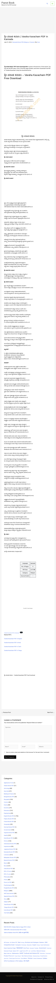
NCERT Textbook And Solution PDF (29, 953)
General (32, 42)
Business (41, 942)
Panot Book (8, 2)
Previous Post (6, 712)
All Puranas (6, 942)
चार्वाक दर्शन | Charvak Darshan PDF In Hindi (15, 929)
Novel (5, 866)
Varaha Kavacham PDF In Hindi (12, 642)
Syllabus (45, 958)
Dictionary (23, 945)
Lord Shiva (33, 951)
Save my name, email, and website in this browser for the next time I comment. (27, 752)
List (29, 951)
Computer (18, 945)
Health (6, 835)
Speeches (6, 958)
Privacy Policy (49, 977)
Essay (38, 945)
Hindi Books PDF (8, 838)
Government (7, 830)
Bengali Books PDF (9, 796)
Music (5, 863)
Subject (6, 901)
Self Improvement (9, 893)
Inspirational (7, 846)
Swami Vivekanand (37, 958)
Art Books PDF (13, 942)
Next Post (50, 712)
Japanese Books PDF (9, 849)
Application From (8, 782)
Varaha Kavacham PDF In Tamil (12, 646)
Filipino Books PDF (9, 819)
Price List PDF (8, 882)
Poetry (6, 879)
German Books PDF (9, 827)
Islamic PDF (16, 951)
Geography (7, 824)
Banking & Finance (9, 794)
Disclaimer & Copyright (36, 979)
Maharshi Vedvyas (41, 951)
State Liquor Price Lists (14, 958)
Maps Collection (7, 953)
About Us (33, 977)
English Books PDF (9, 816)
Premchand (48, 953)
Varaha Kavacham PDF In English (13, 638)
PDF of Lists (7, 874)
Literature (6, 854)
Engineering (7, 813)
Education (6, 810)
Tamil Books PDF (8, 904)
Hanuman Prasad (8, 951)
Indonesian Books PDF (10, 843)
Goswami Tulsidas (34, 948)
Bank (19, 942)
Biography (6, 799)
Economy (6, 807)
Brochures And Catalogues (32, 942)
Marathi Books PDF (9, 860)
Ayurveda (6, 791)
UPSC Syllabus (19, 961)
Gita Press (26, 948)
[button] (47, 3)
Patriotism (42, 953)
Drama (6, 805)
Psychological (8, 885)
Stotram (30, 958)
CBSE (46, 942)
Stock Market (24, 958)
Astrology (6, 788)
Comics (6, 802)
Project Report (18, 956)
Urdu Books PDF (8, 910)
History (6, 841)
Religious (26, 42)
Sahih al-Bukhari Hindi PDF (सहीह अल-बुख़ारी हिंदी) (16, 932)
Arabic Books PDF (9, 785)
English (34, 945)
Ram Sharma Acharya (27, 956)
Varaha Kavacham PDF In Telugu (13, 650)
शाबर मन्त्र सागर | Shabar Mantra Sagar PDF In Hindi (17, 927)
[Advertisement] (28, 23)
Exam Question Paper (10, 948)
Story (5, 899)
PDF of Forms (8, 871)
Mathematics (15, 953)
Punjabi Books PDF (9, 888)
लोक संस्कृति (26, 961)
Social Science (43, 956)
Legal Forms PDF (23, 951)
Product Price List (9, 956)
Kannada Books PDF (18, 42)
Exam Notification (44, 945)
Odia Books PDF (8, 868)
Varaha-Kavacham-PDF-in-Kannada (11, 632)
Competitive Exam (9, 945)
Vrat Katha (7, 913)
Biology (22, 942)
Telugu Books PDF (9, 907)
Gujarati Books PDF (9, 832)
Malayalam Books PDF (10, 857)
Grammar (49, 948)
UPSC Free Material (9, 961)
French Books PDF (9, 821)
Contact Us (41, 977)
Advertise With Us (49, 979)
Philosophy (7, 877)
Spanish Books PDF (9, 896)
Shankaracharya (36, 956)
